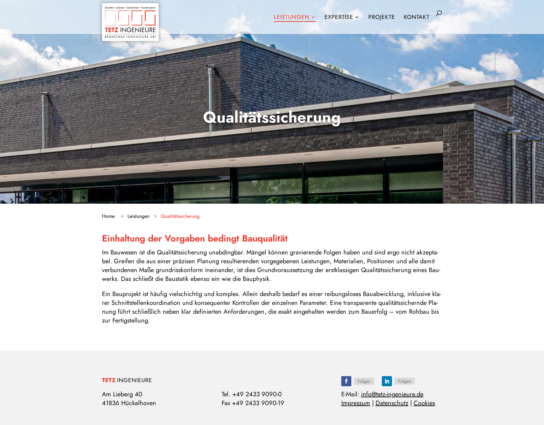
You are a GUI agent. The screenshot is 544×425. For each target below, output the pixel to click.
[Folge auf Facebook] (346, 381)
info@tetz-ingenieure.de (392, 394)
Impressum (355, 403)
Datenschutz (392, 403)
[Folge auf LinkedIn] (387, 381)
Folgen (364, 381)
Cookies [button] (424, 403)
